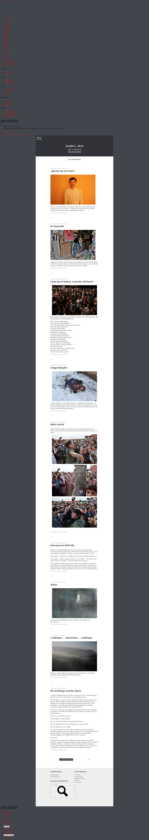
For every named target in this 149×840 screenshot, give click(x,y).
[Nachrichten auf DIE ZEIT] (9, 122)
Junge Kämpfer (58, 367)
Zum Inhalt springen (6, 1)
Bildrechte (6, 826)
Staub (53, 584)
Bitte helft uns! (79, 776)
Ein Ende (78, 775)
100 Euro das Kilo (80, 778)
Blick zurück (57, 424)
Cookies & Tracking (8, 835)
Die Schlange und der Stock (65, 691)
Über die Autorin (56, 776)
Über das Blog (55, 775)
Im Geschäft (57, 226)
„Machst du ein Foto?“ (62, 171)
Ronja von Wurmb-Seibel (60, 212)
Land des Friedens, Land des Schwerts (71, 281)
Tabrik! (77, 780)
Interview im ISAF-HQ (62, 545)
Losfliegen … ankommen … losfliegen (71, 637)
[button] (3, 15)
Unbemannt (78, 782)
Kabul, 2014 (74, 146)
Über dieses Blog (74, 152)
